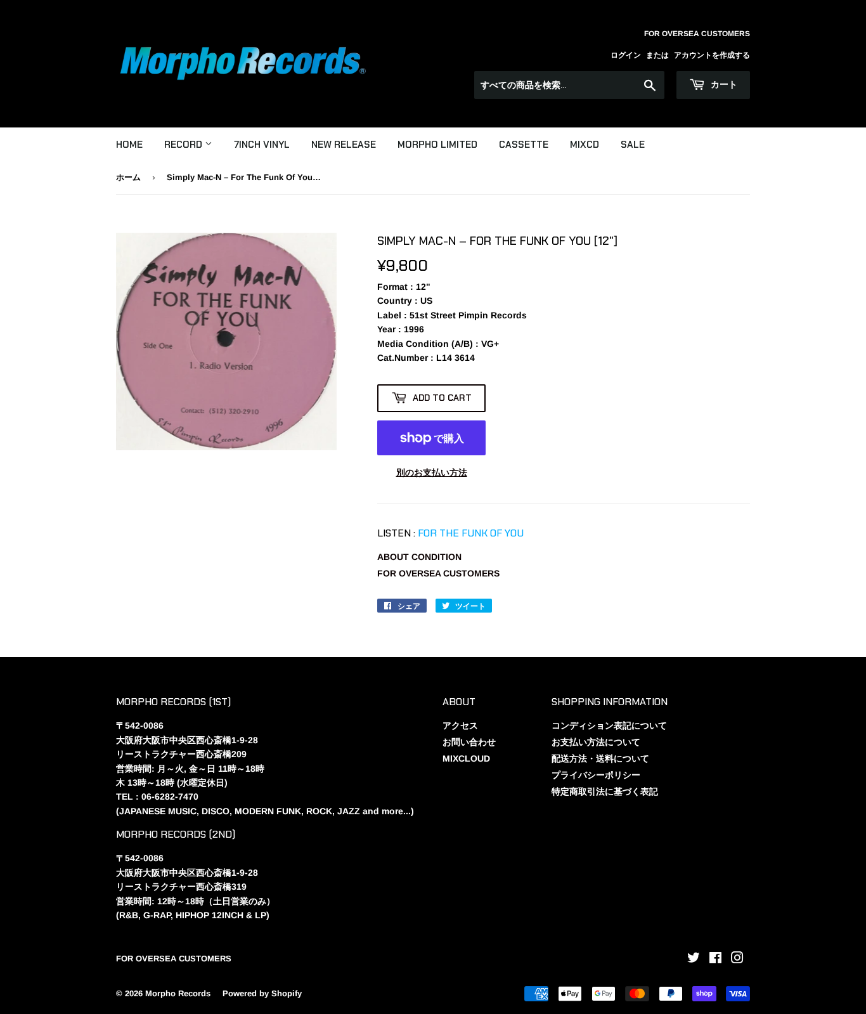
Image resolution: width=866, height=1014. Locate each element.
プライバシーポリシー (596, 775)
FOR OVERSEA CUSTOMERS (438, 573)
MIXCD (584, 144)
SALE (633, 144)
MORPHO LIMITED (437, 144)
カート (722, 84)
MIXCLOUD (466, 758)
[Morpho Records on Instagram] (737, 959)
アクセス (460, 725)
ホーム (128, 177)
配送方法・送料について (600, 758)
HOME (129, 144)
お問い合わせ (469, 742)
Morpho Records (177, 993)
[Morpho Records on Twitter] (693, 959)
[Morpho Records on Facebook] (715, 959)
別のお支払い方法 (431, 472)
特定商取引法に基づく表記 (605, 791)
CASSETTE (523, 144)
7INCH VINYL (262, 144)
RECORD (184, 144)
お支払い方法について (596, 742)
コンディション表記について (609, 725)
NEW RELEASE (343, 144)
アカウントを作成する (712, 55)
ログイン (626, 55)
